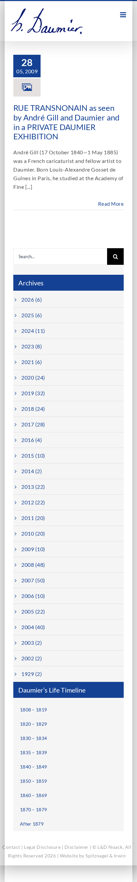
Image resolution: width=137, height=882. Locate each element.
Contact (11, 847)
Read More (111, 204)
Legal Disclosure (42, 847)
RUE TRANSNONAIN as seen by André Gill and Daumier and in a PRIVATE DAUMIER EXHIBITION (66, 122)
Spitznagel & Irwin (105, 855)
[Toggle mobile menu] (123, 14)
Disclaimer (77, 847)
